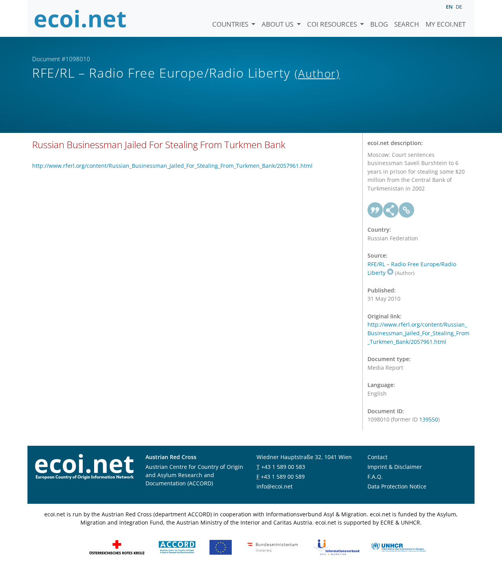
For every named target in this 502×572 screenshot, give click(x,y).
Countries (231, 24)
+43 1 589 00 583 (283, 466)
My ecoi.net (446, 24)
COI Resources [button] (332, 24)
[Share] (391, 210)
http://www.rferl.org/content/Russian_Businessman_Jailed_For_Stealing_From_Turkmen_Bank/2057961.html (172, 165)
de (459, 6)
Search (406, 24)
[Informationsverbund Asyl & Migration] (336, 546)
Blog (379, 24)
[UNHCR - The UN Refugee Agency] (398, 546)
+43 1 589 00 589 (283, 476)
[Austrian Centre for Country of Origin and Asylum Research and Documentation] (177, 546)
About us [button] (278, 24)
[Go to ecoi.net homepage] (80, 18)
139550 (428, 419)
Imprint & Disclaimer (394, 466)
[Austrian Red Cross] (117, 546)
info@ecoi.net (274, 486)
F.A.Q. (375, 476)
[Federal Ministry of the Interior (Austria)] (272, 546)
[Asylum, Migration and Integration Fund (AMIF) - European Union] (220, 546)
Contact (377, 457)
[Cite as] (375, 210)
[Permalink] (407, 210)
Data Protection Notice (396, 486)
